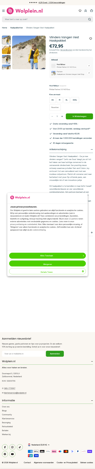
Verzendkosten (66, 50)
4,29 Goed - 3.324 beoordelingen (52, 2)
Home (4, 28)
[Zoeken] (89, 19)
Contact (27, 462)
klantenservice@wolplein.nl (15, 393)
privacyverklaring (17, 224)
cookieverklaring (39, 230)
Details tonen (47, 272)
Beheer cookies (86, 462)
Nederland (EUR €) (39, 445)
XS (52, 100)
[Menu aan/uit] (3, 10)
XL (67, 100)
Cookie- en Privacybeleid (67, 462)
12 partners (73, 219)
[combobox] (47, 19)
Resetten (55, 107)
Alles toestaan (46, 256)
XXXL (75, 100)
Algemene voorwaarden (44, 462)
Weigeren (47, 264)
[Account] (85, 10)
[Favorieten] (80, 11)
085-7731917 (9, 388)
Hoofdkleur (57, 86)
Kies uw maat (54, 94)
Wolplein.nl (13, 462)
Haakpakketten (16, 28)
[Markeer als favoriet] (90, 39)
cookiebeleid (32, 224)
